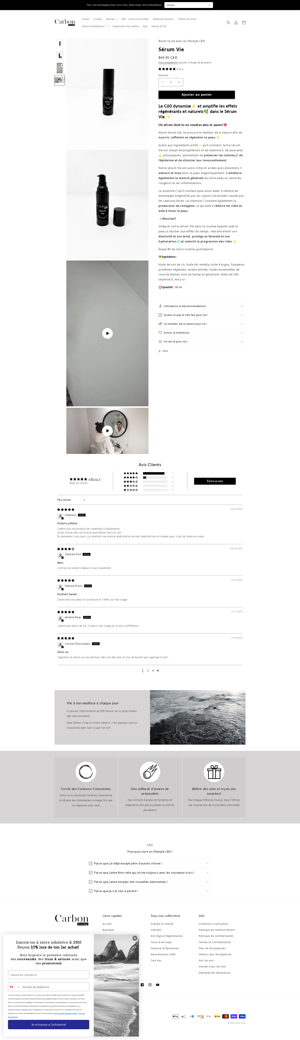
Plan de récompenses (212, 948)
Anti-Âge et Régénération (167, 936)
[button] (112, 19)
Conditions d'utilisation (213, 923)
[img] (65, 509)
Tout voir (156, 960)
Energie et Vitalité (162, 923)
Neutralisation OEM (163, 954)
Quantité (163, 75)
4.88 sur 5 (94, 479)
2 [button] (148, 670)
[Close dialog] (135, 938)
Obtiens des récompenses (215, 954)
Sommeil (156, 929)
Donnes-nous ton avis (212, 966)
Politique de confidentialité (216, 936)
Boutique (108, 929)
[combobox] (14, 987)
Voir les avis (206, 960)
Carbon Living (240, 1023)
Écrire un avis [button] (215, 481)
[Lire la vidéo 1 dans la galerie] (60, 68)
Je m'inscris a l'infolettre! (48, 1024)
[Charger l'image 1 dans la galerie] (60, 44)
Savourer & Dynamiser (165, 948)
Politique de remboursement (217, 929)
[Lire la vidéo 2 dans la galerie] (60, 80)
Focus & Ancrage (161, 942)
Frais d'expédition (168, 62)
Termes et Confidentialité (215, 942)
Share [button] (165, 350)
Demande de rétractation (215, 972)
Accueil (107, 923)
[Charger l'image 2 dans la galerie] (60, 56)
